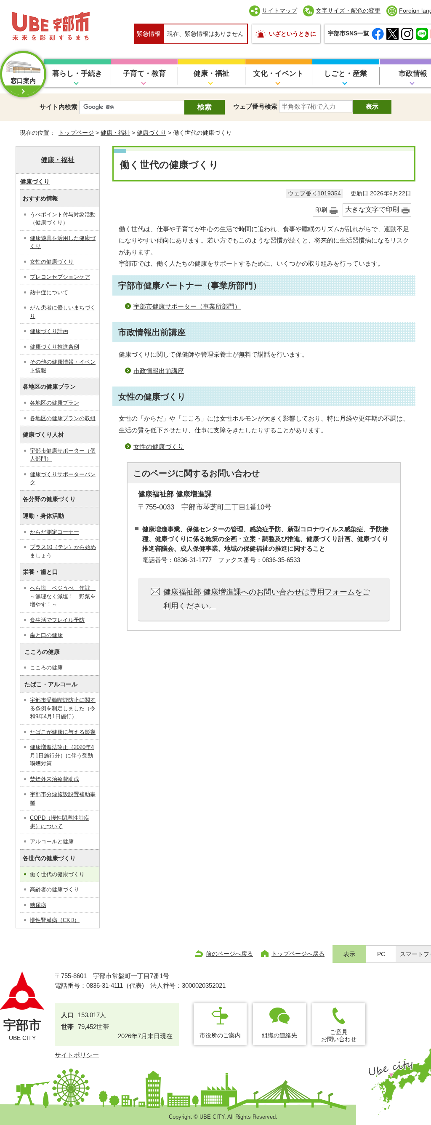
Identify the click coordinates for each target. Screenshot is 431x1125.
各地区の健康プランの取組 (63, 418)
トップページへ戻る (298, 953)
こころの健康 (46, 667)
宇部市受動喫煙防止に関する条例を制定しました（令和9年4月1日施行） (63, 708)
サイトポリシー (77, 1054)
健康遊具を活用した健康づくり (63, 242)
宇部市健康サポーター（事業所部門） (187, 306)
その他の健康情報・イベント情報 (63, 366)
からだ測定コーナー (54, 532)
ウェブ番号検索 (255, 106)
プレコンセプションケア (60, 277)
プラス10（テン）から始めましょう (63, 551)
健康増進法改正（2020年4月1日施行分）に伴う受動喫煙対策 (62, 755)
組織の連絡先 (279, 1035)
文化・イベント (278, 73)
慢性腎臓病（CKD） (55, 920)
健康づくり (151, 132)
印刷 (321, 210)
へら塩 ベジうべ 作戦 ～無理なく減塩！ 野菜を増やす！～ (63, 596)
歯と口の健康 (46, 635)
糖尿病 (38, 905)
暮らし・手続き (77, 73)
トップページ (76, 132)
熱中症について (49, 292)
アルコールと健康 (52, 841)
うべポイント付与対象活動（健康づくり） (63, 218)
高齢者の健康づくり (54, 889)
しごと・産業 (345, 73)
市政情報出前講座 (158, 370)
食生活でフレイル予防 (57, 620)
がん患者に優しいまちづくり (63, 311)
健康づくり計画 (49, 331)
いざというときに (292, 33)
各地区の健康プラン (54, 403)
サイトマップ (279, 10)
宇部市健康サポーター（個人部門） (63, 455)
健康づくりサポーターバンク (63, 478)
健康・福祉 (211, 73)
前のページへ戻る (229, 953)
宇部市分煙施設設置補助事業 (63, 798)
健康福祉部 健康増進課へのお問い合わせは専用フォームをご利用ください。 (266, 598)
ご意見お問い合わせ (339, 1035)
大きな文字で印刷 (372, 209)
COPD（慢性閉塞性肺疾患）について (59, 822)
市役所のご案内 (220, 1035)
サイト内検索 (58, 106)
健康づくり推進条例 (54, 347)
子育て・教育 (144, 73)
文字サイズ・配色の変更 (348, 10)
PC (381, 954)
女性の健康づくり (158, 446)
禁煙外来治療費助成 (54, 779)
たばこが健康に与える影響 (63, 732)
